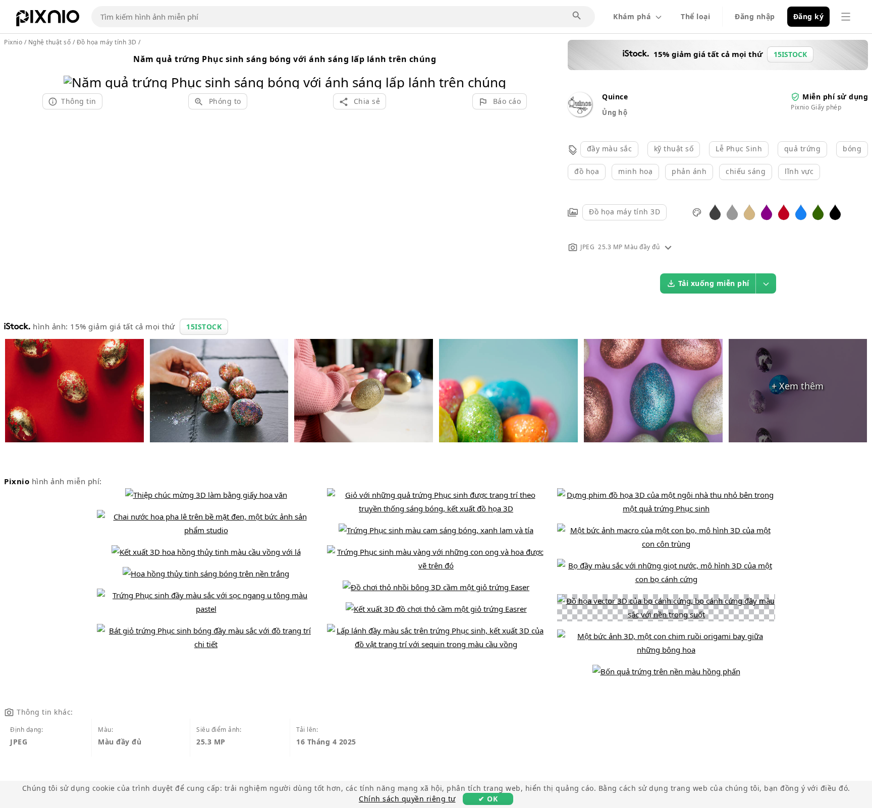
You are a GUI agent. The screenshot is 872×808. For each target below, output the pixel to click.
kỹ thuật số (674, 148)
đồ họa (586, 171)
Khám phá (631, 16)
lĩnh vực (799, 171)
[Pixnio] (47, 20)
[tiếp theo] (494, 69)
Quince (615, 96)
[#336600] (818, 211)
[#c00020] (783, 211)
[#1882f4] (800, 211)
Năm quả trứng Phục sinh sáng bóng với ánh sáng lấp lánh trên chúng (284, 59)
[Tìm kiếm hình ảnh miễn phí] (577, 16)
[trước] (75, 69)
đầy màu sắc (609, 148)
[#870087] (766, 211)
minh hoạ (635, 171)
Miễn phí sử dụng (835, 96)
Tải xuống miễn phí (713, 283)
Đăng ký (808, 16)
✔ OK (488, 798)
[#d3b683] (749, 211)
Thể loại (695, 16)
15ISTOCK (204, 326)
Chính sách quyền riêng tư (407, 798)
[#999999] (732, 211)
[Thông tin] (668, 247)
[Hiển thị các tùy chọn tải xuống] (766, 283)
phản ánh (689, 171)
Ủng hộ (614, 112)
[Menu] (846, 17)
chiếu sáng (746, 171)
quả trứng (802, 148)
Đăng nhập (755, 16)
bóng (852, 148)
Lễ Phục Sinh (739, 148)
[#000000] (835, 211)
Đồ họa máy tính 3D (624, 211)
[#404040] (715, 211)
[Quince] (580, 114)
